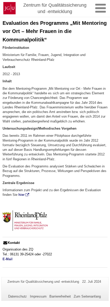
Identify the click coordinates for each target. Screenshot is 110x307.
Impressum (38, 296)
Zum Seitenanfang (87, 296)
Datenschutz (17, 296)
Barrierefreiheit (60, 296)
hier (21, 195)
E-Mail (8, 259)
